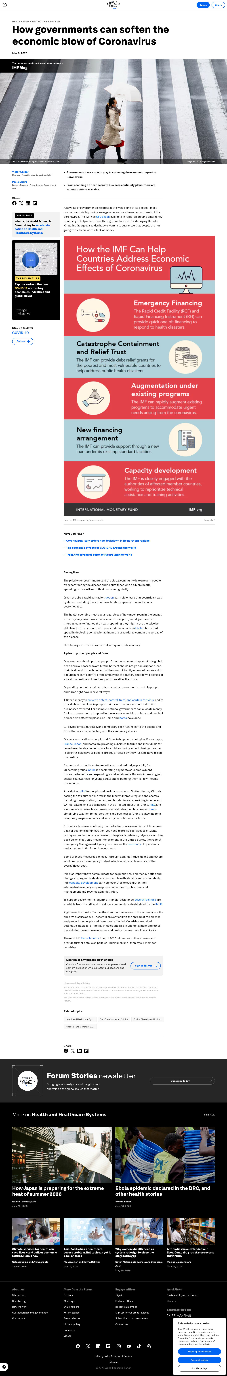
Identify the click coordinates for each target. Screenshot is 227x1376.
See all (209, 1114)
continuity (134, 844)
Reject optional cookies (199, 1351)
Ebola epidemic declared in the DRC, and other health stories (162, 1191)
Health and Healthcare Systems (36, 21)
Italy (152, 804)
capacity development (84, 882)
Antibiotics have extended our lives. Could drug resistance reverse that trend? (190, 1252)
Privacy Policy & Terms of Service (113, 1356)
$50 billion (103, 216)
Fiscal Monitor (90, 938)
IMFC (158, 904)
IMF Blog (19, 67)
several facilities (146, 899)
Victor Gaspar (20, 171)
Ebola (139, 628)
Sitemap (113, 1362)
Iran (151, 809)
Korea (123, 717)
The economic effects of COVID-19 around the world (101, 547)
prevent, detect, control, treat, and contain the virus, (121, 700)
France (68, 743)
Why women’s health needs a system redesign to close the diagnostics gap (134, 1252)
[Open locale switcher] (4, 1367)
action (110, 597)
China (92, 769)
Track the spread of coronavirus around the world (99, 554)
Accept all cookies (199, 1360)
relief (82, 791)
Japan (78, 743)
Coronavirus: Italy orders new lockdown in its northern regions (107, 540)
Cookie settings (199, 1368)
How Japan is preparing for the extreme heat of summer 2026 (58, 1191)
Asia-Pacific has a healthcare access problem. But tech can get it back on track (87, 1252)
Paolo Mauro (19, 181)
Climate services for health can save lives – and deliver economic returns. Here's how (34, 1252)
